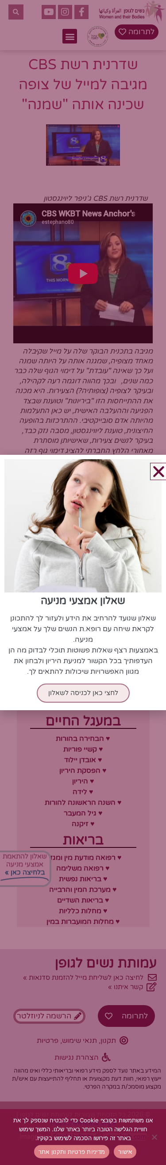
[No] (155, 1137)
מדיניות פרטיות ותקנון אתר (72, 1151)
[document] (83, 582)
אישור (125, 1151)
